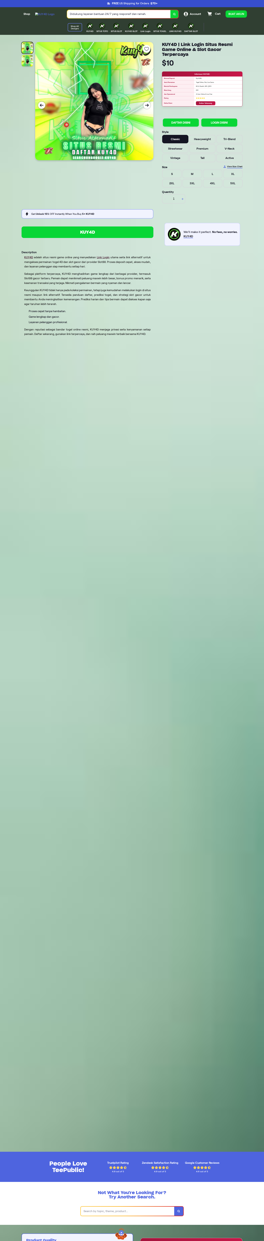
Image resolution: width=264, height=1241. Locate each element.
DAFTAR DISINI (180, 122)
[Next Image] (146, 105)
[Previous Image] (41, 105)
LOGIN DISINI (219, 122)
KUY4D (87, 232)
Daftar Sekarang (205, 103)
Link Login (103, 257)
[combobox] (119, 14)
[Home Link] (44, 14)
